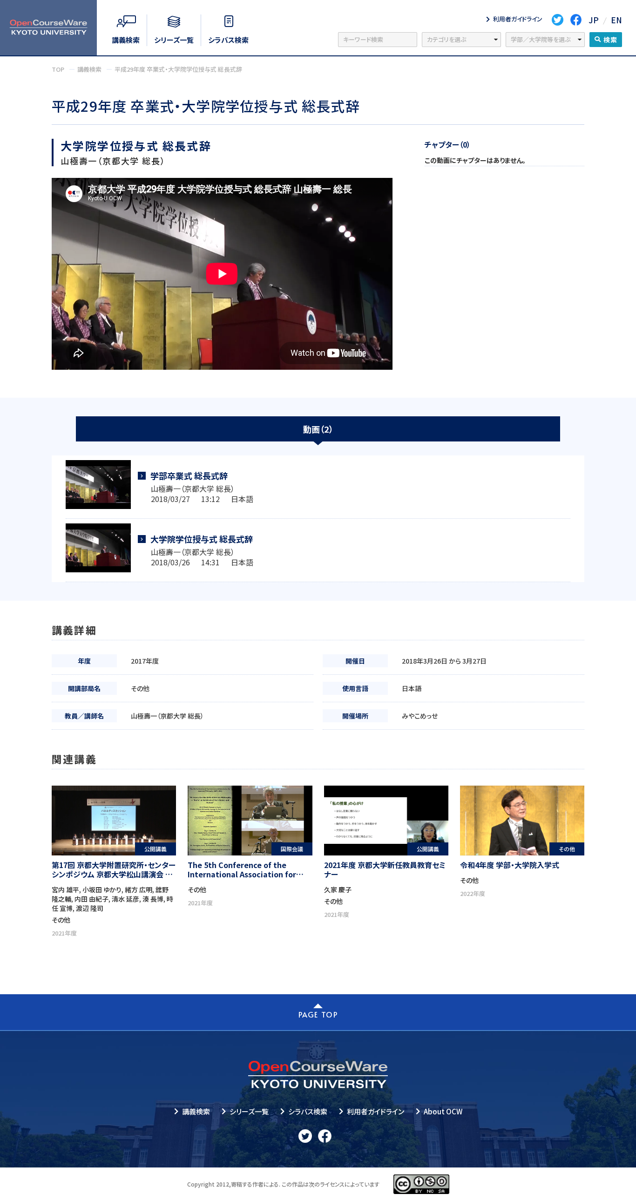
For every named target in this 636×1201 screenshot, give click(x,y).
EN (616, 20)
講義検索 (196, 1111)
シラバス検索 (307, 1111)
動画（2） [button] (318, 429)
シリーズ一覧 (249, 1111)
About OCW (443, 1111)
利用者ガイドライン (375, 1111)
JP (594, 20)
